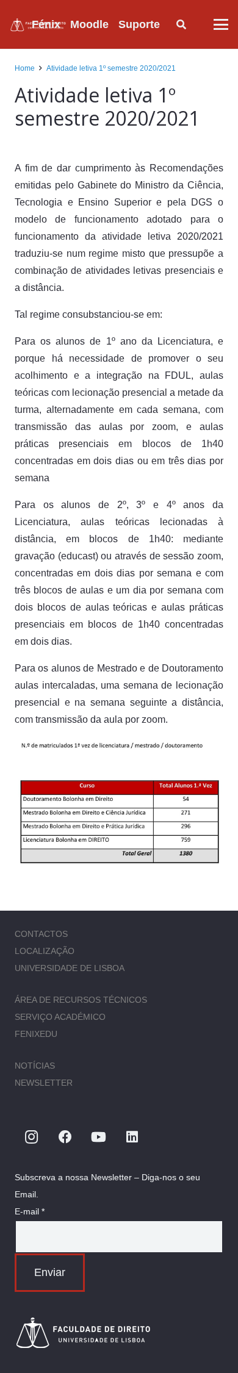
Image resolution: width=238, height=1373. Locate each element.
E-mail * (30, 1211)
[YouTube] (98, 1137)
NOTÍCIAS (35, 1065)
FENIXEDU (36, 1034)
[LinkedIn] (132, 1137)
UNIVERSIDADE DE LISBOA (69, 968)
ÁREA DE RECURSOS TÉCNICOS (81, 1000)
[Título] (119, 1332)
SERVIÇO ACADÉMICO (60, 1017)
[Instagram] (31, 1137)
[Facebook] (65, 1137)
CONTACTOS (41, 934)
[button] (169, 24)
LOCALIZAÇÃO (44, 951)
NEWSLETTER (44, 1083)
